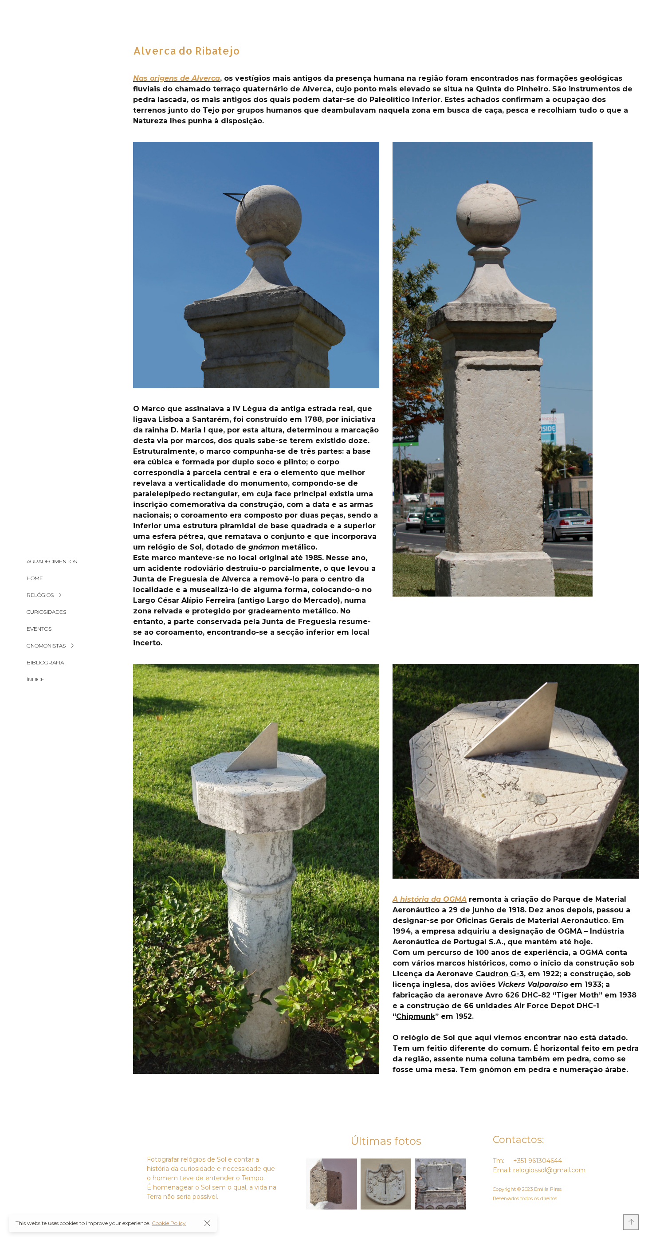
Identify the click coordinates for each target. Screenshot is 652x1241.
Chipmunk (415, 1016)
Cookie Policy (169, 1223)
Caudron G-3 (499, 974)
